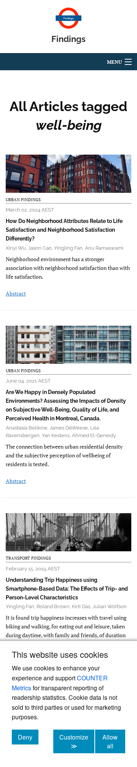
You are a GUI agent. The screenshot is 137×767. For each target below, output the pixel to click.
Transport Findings (28, 558)
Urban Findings (23, 199)
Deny (28, 736)
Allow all (113, 741)
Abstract (16, 293)
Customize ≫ (76, 741)
